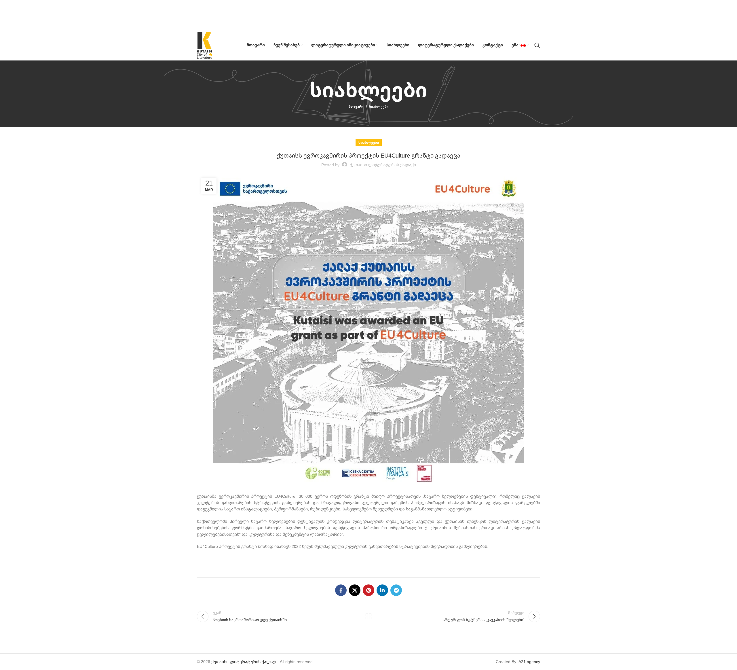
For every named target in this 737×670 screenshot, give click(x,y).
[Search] (537, 45)
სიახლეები (379, 106)
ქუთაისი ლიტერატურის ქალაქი (244, 661)
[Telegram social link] (396, 590)
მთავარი (356, 106)
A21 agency (529, 661)
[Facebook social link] (341, 590)
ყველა (368, 616)
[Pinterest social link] (368, 590)
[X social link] (354, 590)
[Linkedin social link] (382, 590)
